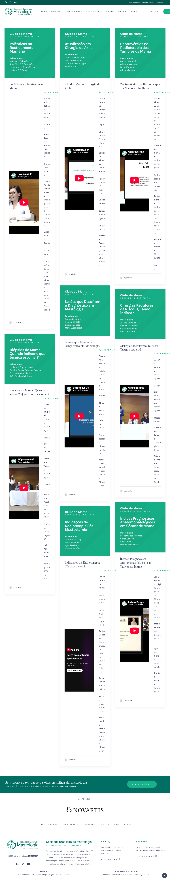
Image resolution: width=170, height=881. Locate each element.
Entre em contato (145, 856)
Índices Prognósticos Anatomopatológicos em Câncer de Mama (135, 563)
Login (156, 11)
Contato (122, 11)
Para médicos (92, 11)
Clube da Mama (72, 11)
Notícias (110, 11)
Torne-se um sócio (140, 784)
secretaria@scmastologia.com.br (141, 2)
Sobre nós (55, 11)
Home (44, 11)
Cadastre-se (160, 2)
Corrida (133, 11)
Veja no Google (109, 859)
